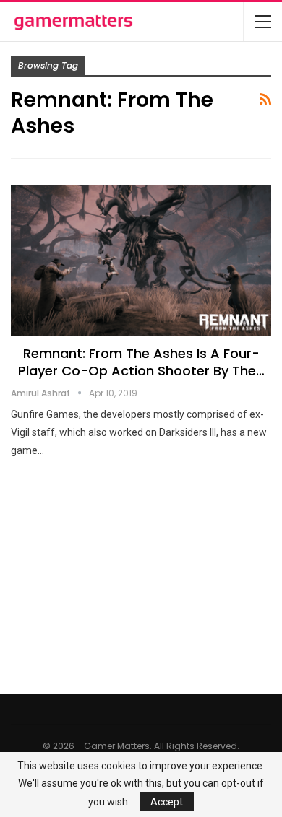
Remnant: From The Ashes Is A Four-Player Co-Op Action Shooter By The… (141, 361)
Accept (166, 802)
